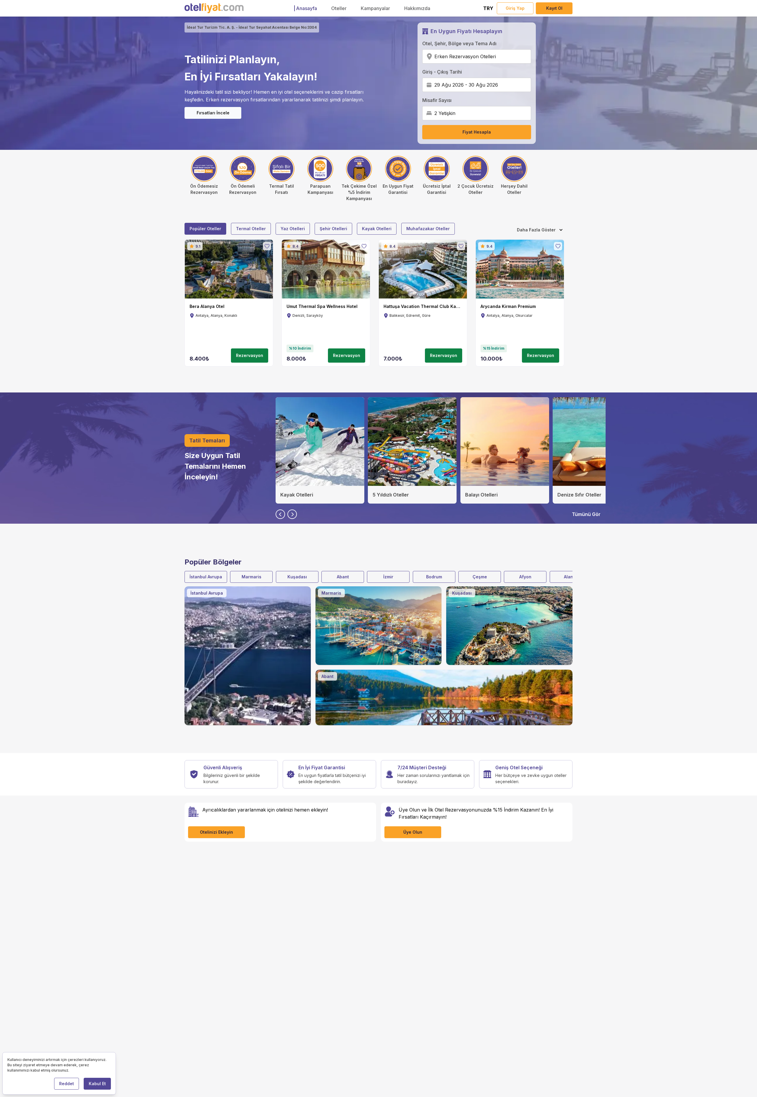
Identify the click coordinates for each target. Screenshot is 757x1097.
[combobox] (498, 56)
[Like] (267, 246)
